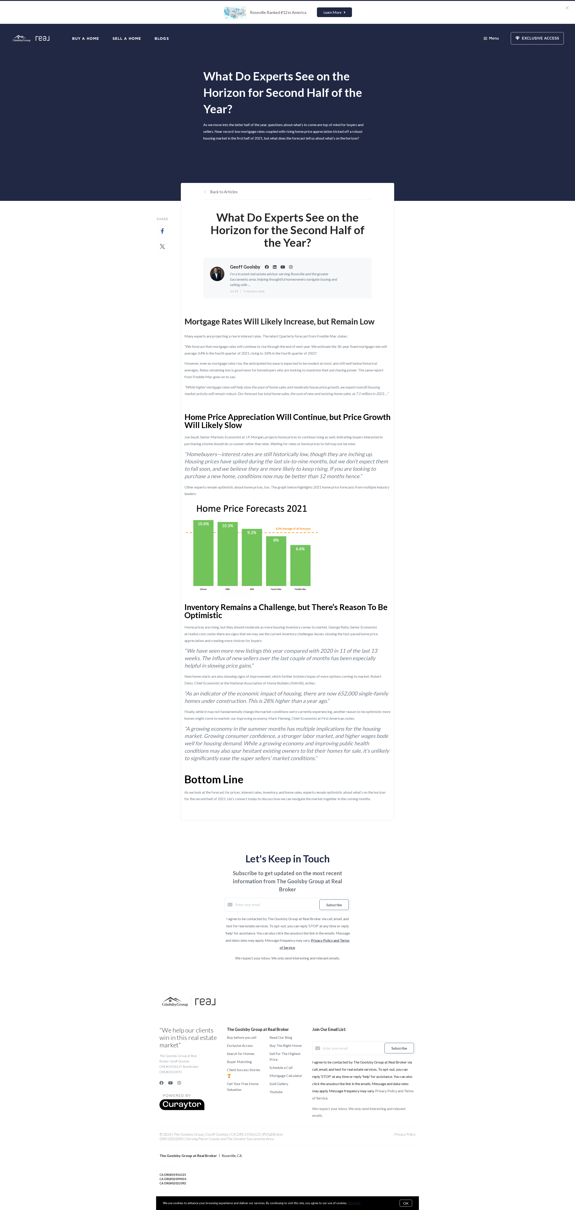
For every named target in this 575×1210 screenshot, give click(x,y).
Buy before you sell (241, 1037)
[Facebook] (161, 1082)
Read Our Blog (281, 1037)
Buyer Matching (239, 1061)
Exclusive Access (240, 1045)
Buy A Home (85, 38)
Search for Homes (240, 1053)
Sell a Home (127, 38)
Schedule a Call (281, 1067)
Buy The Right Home (286, 1045)
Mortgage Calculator (286, 1075)
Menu (494, 38)
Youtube (276, 1092)
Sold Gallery (279, 1083)
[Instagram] (179, 1082)
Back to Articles (224, 191)
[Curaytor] (181, 1109)
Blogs (162, 38)
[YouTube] (170, 1082)
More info (354, 1203)
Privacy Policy (405, 1134)
